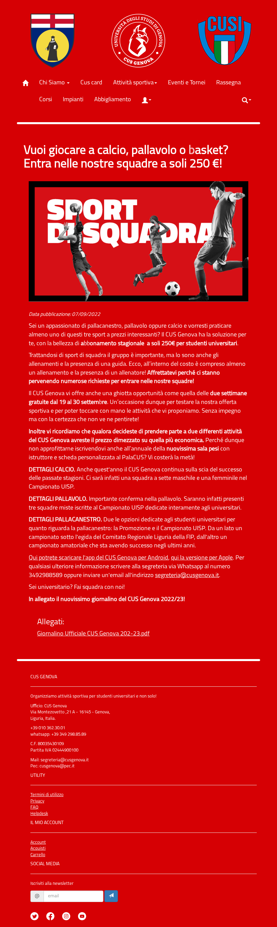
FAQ (34, 807)
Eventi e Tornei (189, 83)
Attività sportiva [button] (133, 83)
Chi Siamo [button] (52, 83)
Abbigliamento (115, 100)
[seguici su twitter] (37, 911)
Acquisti (38, 848)
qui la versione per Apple (202, 558)
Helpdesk (39, 814)
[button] (146, 100)
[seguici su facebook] (53, 911)
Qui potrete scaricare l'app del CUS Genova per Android (98, 558)
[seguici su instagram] (69, 911)
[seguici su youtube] (85, 911)
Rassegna (231, 83)
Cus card (93, 83)
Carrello (37, 855)
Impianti (76, 100)
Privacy (37, 801)
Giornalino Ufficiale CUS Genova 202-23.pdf (93, 634)
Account (38, 842)
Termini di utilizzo (47, 795)
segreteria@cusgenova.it (187, 576)
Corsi (48, 100)
